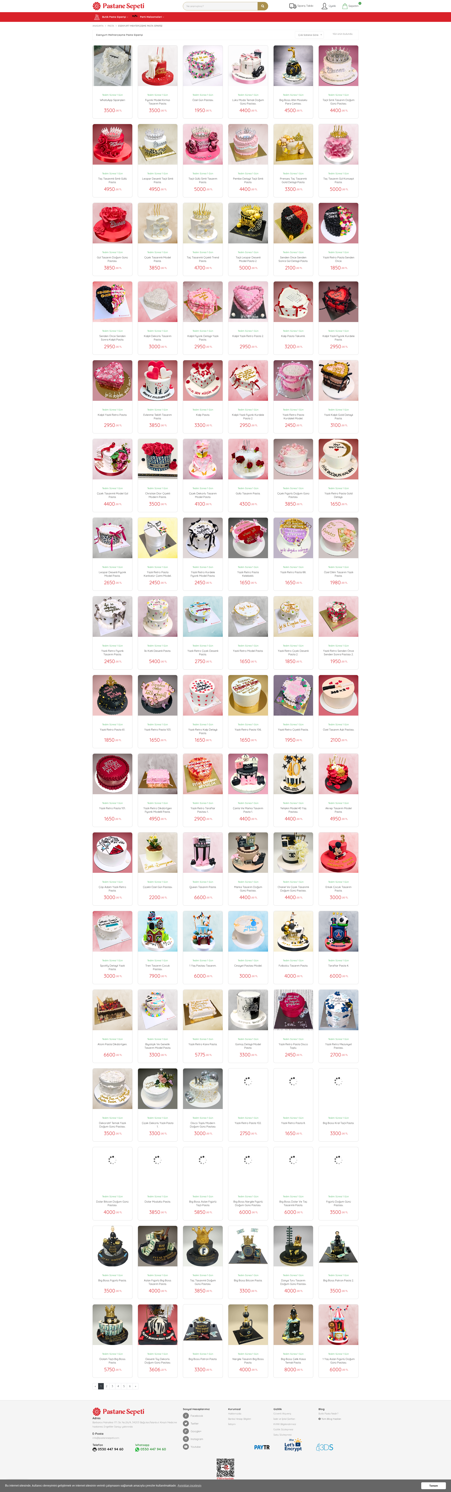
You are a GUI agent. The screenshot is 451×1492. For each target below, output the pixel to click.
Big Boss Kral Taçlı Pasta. (338, 1123)
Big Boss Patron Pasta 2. (338, 1280)
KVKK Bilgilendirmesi (284, 1424)
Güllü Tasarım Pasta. (248, 493)
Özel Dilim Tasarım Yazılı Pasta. (338, 574)
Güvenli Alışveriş (282, 1413)
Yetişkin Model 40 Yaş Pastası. (293, 810)
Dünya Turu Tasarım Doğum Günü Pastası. (293, 1282)
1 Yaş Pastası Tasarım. (202, 965)
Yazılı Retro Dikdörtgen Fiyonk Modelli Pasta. (157, 810)
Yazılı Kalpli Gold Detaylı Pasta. (338, 416)
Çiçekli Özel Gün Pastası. (157, 887)
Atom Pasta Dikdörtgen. (112, 1044)
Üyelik (332, 5)
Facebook (197, 1415)
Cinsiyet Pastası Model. (248, 965)
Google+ (196, 1431)
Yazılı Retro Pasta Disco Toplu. (293, 1046)
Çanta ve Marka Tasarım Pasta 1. (248, 810)
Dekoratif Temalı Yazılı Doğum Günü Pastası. (112, 1124)
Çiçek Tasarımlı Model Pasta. (157, 259)
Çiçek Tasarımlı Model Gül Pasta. (112, 495)
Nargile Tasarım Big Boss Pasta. (248, 1360)
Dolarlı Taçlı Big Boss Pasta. (112, 1360)
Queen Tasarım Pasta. (202, 887)
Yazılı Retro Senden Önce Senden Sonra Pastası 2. (338, 652)
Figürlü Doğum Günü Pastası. (338, 1203)
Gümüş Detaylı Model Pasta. (248, 1046)
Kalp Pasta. (203, 414)
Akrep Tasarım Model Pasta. (338, 810)
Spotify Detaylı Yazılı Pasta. (112, 967)
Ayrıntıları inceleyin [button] (189, 1485)
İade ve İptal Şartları (284, 1418)
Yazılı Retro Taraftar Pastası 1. (203, 810)
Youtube (196, 1446)
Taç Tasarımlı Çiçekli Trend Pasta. (203, 259)
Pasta (111, 25)
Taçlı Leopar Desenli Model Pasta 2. (248, 259)
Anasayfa (97, 25)
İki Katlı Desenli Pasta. (157, 650)
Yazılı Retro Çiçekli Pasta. (293, 729)
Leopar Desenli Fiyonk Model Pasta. (112, 574)
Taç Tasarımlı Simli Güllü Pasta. (112, 180)
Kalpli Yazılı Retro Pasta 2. (248, 336)
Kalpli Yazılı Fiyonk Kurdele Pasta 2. (248, 416)
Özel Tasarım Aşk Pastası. (338, 729)
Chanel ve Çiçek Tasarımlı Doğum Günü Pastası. (293, 888)
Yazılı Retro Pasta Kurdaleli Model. (293, 416)
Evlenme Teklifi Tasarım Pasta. (157, 416)
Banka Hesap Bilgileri (239, 1418)
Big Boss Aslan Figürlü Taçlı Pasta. (203, 1203)
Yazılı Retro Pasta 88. (293, 572)
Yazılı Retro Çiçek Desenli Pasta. (202, 652)
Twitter (195, 1423)
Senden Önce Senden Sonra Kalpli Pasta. (112, 337)
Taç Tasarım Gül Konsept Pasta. (338, 180)
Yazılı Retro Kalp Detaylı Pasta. (202, 731)
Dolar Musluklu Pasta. (158, 1201)
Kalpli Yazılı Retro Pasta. (112, 414)
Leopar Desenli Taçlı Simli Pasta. (157, 180)
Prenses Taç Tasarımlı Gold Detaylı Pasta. (293, 180)
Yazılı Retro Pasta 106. (248, 729)
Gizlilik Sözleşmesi (283, 1429)
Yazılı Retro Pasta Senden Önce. (338, 259)
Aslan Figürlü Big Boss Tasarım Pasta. (157, 1282)
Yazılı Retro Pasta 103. (157, 729)
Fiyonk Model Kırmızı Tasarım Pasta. (157, 101)
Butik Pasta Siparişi (113, 17)
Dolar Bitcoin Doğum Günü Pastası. (112, 1203)
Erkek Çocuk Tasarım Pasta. (338, 888)
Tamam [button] (433, 1485)
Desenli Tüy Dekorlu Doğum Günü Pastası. (158, 1360)
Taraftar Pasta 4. (338, 965)
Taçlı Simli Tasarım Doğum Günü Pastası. (338, 101)
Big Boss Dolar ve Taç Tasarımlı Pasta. (293, 1203)
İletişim (232, 1424)
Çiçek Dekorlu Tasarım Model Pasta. (203, 495)
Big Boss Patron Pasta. (203, 1359)
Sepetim (353, 5)
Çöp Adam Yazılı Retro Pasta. (112, 888)
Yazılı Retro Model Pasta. (248, 650)
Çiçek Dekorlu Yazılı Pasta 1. (157, 1124)
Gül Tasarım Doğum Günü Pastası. (112, 259)
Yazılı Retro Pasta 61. (112, 729)
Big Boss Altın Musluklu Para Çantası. (293, 101)
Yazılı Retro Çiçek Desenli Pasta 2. (293, 652)
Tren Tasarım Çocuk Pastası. (157, 967)
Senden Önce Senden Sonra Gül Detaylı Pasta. (293, 259)
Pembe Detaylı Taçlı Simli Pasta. (248, 180)
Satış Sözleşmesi (282, 1434)
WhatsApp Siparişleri (112, 100)
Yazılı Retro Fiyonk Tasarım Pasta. (112, 652)
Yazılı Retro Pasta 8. (293, 1123)
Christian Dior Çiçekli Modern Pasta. (157, 495)
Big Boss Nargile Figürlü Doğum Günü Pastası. (248, 1203)
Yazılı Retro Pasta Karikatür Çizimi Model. (157, 574)
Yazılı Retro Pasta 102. (248, 1123)
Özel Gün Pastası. (203, 100)
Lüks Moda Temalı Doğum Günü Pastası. (248, 101)
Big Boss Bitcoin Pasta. (248, 1280)
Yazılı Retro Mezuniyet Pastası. (338, 1046)
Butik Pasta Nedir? (328, 1413)
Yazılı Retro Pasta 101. (112, 808)
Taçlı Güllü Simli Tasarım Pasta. (203, 180)
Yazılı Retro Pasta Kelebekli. (248, 574)
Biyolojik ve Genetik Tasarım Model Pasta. (157, 1046)
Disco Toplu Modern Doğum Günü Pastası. (203, 1124)
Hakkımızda (234, 1413)
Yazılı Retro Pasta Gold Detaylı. (339, 495)
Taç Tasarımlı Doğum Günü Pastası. (203, 1282)
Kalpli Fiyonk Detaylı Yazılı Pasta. (202, 337)
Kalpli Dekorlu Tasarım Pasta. (157, 337)
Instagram (197, 1439)
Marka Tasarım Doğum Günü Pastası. (248, 888)
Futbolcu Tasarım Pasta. (293, 965)
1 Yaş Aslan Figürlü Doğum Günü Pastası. (339, 1360)
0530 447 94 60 (110, 1449)
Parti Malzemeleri (150, 17)
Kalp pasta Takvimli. (293, 336)
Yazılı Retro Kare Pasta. (203, 1044)
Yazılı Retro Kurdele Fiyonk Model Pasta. (203, 574)
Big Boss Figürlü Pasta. (112, 1280)
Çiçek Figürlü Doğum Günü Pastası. (293, 495)
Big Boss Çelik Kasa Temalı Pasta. (293, 1360)
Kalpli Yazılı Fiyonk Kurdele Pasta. (339, 337)
